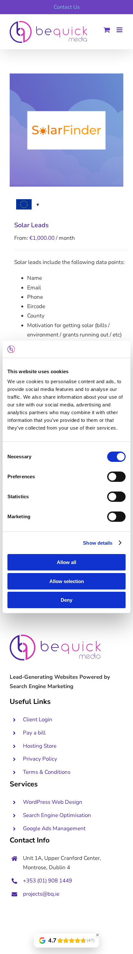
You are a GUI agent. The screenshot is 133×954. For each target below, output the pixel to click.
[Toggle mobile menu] (120, 29)
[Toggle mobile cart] (107, 29)
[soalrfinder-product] (66, 130)
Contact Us (67, 7)
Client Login (37, 719)
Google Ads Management (55, 828)
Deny (66, 600)
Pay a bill (34, 732)
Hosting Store (39, 746)
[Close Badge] (97, 935)
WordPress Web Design (52, 802)
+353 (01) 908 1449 (47, 880)
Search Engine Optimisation (57, 815)
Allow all (66, 562)
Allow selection (66, 581)
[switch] (116, 477)
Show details (97, 543)
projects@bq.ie (41, 894)
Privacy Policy (40, 759)
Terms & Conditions (46, 772)
